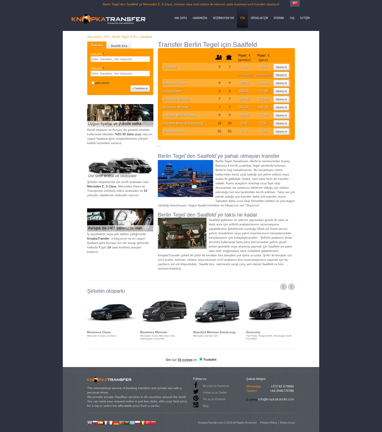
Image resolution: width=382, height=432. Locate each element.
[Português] (121, 422)
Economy (170, 67)
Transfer (97, 45)
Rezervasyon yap (223, 18)
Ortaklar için (259, 18)
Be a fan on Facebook (216, 386)
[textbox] (120, 59)
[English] (89, 422)
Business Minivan (176, 107)
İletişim (305, 18)
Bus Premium (173, 131)
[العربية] (127, 422)
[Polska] (137, 422)
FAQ (292, 18)
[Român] (142, 422)
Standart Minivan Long (179, 115)
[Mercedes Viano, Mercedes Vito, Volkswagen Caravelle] (164, 298)
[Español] (100, 422)
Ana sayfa (180, 18)
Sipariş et (281, 67)
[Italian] (111, 422)
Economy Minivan (176, 99)
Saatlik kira (119, 46)
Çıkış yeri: (97, 54)
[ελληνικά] (132, 422)
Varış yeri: (97, 68)
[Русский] (95, 422)
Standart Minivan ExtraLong (183, 123)
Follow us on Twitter (215, 392)
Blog (205, 405)
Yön (242, 18)
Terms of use (287, 422)
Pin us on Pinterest (214, 399)
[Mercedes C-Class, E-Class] (111, 298)
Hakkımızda (200, 18)
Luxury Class (172, 91)
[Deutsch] (116, 422)
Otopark (279, 18)
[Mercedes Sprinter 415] (217, 298)
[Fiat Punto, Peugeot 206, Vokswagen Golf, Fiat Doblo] (270, 298)
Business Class (174, 83)
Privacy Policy (268, 422)
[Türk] (148, 422)
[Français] (105, 422)
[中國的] (153, 422)
